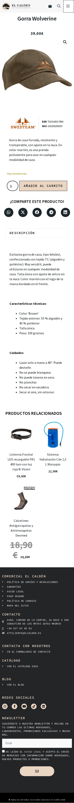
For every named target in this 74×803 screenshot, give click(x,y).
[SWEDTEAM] (25, 123)
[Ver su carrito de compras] (50, 6)
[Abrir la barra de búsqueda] (58, 6)
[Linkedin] (43, 706)
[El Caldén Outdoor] (16, 6)
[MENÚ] (68, 6)
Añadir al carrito (43, 186)
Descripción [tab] (22, 233)
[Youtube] (24, 706)
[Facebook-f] (14, 706)
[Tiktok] (34, 706)
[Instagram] (5, 706)
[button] (65, 42)
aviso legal (33, 751)
